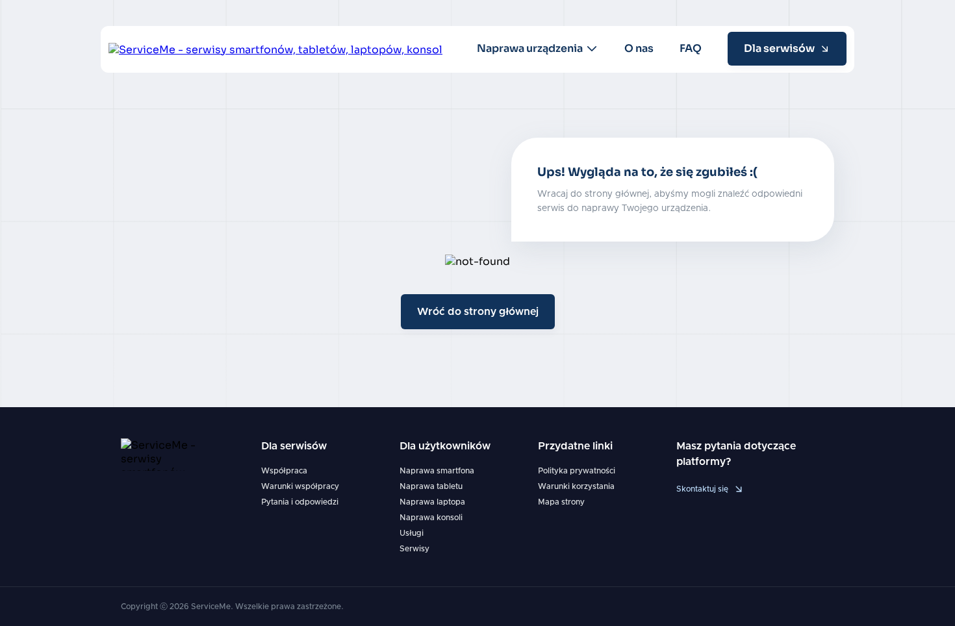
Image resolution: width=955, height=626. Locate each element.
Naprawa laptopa (432, 502)
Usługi (412, 533)
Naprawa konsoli (431, 517)
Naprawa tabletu (431, 486)
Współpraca (284, 471)
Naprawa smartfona (437, 471)
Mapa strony (561, 502)
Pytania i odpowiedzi (299, 502)
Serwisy (414, 549)
